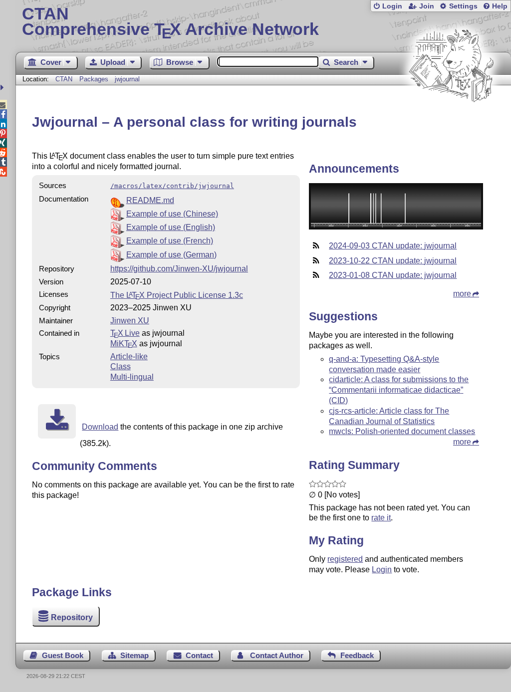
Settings (463, 6)
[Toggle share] (3, 87)
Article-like (129, 356)
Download (100, 427)
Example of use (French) (169, 240)
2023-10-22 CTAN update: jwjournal (393, 260)
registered (345, 559)
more (462, 293)
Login (392, 6)
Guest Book (62, 655)
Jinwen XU (129, 320)
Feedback (357, 655)
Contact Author (276, 655)
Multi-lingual (132, 377)
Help (500, 6)
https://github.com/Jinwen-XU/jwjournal (179, 268)
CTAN (63, 79)
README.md (150, 200)
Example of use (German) (171, 254)
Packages (94, 79)
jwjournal (127, 79)
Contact (199, 655)
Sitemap (134, 655)
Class (120, 366)
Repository (72, 617)
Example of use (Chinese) (172, 214)
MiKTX (123, 343)
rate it (381, 517)
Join (426, 6)
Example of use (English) (170, 227)
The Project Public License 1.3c (176, 295)
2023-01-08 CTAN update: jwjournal (393, 275)
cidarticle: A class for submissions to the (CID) (399, 390)
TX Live (125, 333)
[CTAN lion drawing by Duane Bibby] (451, 121)
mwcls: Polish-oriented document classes (402, 431)
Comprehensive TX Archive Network (170, 22)
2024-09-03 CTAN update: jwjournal (393, 245)
